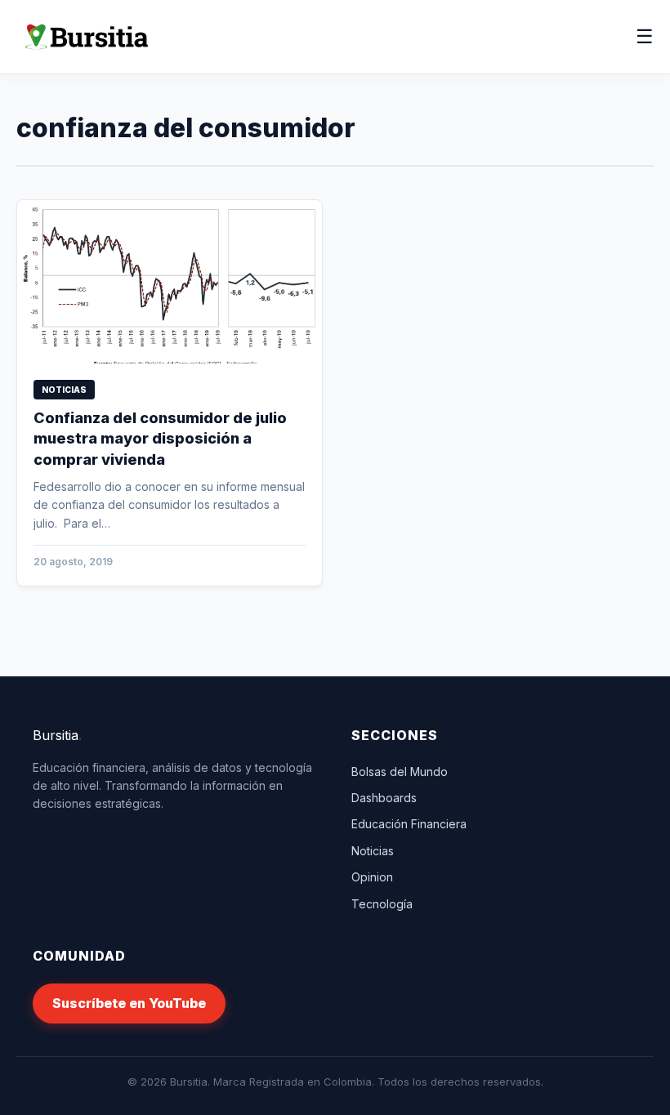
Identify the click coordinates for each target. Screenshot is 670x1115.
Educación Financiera (409, 824)
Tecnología (382, 904)
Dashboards (384, 798)
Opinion (372, 877)
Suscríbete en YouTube (129, 1003)
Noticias (372, 851)
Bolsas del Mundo (399, 771)
